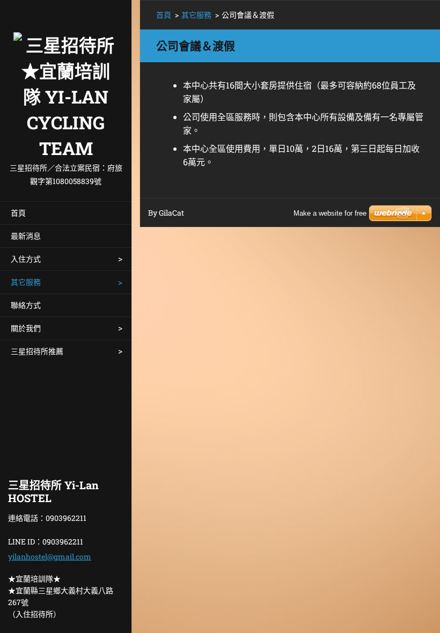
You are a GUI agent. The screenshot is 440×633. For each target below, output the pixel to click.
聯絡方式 (26, 305)
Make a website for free (330, 213)
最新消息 (26, 236)
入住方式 (26, 259)
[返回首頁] (65, 80)
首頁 (18, 213)
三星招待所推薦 (37, 351)
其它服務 (26, 282)
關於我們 (26, 328)
